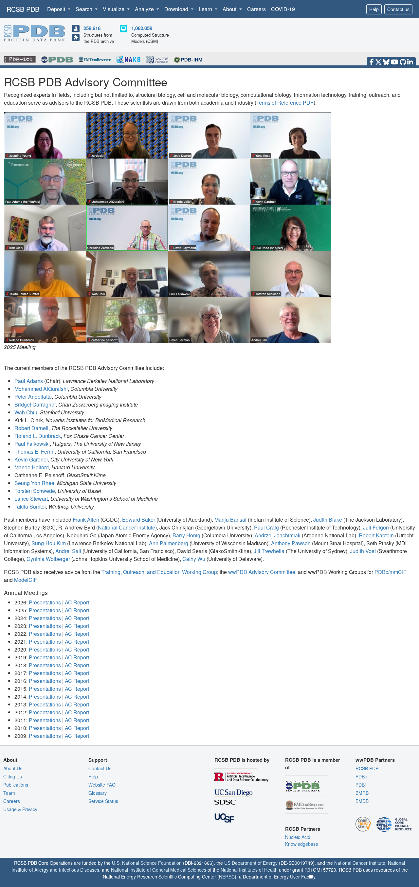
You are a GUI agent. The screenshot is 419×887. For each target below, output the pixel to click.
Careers (256, 9)
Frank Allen (86, 519)
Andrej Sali (68, 551)
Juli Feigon (376, 527)
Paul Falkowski (32, 443)
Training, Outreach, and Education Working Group (159, 572)
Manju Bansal (230, 519)
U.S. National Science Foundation (147, 863)
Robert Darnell (31, 428)
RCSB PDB (23, 9)
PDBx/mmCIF (390, 572)
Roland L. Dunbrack (37, 436)
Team (9, 793)
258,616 (91, 28)
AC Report (77, 602)
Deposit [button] (56, 9)
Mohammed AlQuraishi (41, 388)
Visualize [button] (114, 9)
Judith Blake (327, 519)
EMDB (362, 801)
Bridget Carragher (35, 404)
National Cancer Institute (126, 527)
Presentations (45, 602)
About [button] (230, 9)
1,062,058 (141, 28)
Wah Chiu (25, 412)
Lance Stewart (31, 498)
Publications (15, 784)
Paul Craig (266, 527)
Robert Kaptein (376, 535)
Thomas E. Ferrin (34, 451)
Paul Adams (28, 381)
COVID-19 (283, 9)
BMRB (362, 793)
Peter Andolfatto (33, 396)
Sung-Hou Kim (48, 543)
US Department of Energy (251, 863)
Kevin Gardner (31, 459)
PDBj (360, 784)
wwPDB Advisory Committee (261, 572)
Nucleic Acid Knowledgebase (301, 840)
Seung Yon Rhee (34, 483)
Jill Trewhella (269, 551)
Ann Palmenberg (168, 543)
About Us (12, 768)
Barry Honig (186, 535)
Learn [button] (206, 9)
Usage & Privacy (20, 809)
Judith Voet (363, 551)
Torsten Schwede (34, 491)
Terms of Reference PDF (285, 102)
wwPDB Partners (375, 759)
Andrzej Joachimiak (278, 535)
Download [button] (177, 9)
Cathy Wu (193, 559)
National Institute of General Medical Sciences (158, 869)
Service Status (103, 801)
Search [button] (85, 9)
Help (374, 9)
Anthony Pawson (291, 543)
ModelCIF (25, 579)
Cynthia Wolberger (48, 559)
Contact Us (99, 768)
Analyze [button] (145, 9)
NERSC (227, 876)
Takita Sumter (30, 506)
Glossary (97, 793)
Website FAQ (102, 784)
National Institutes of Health (249, 869)
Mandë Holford (31, 467)
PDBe (361, 776)
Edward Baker (138, 519)
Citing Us (12, 776)
